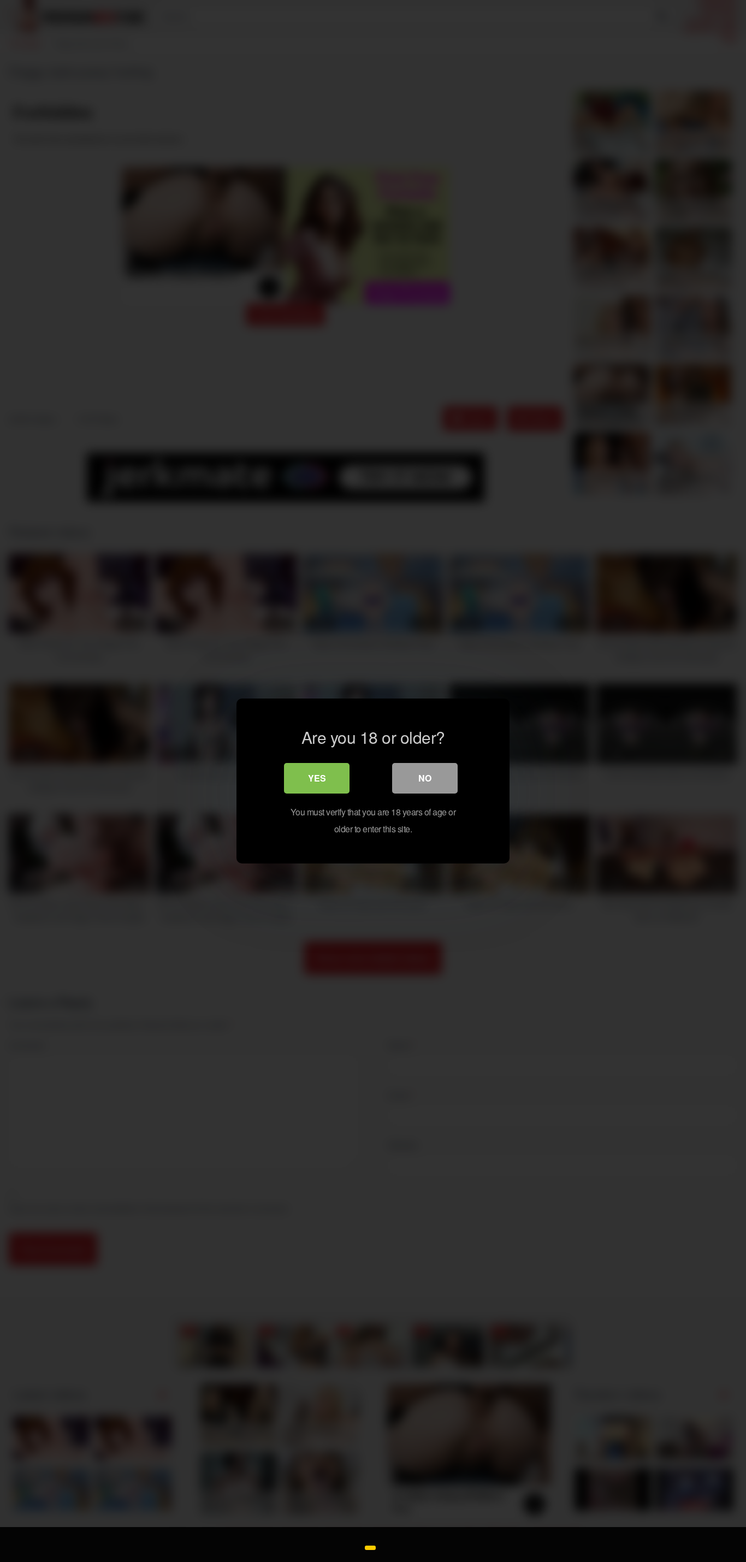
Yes (317, 778)
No (424, 778)
